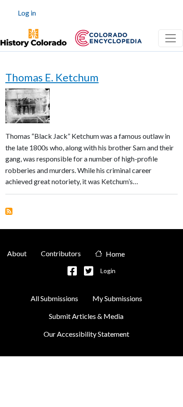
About (17, 253)
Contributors (61, 253)
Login (107, 270)
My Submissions (117, 298)
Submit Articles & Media (86, 316)
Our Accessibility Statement (86, 334)
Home (115, 254)
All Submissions (54, 298)
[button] (72, 271)
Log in (27, 12)
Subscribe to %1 (8, 211)
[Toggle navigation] (170, 38)
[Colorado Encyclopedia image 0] (33, 38)
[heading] (108, 38)
